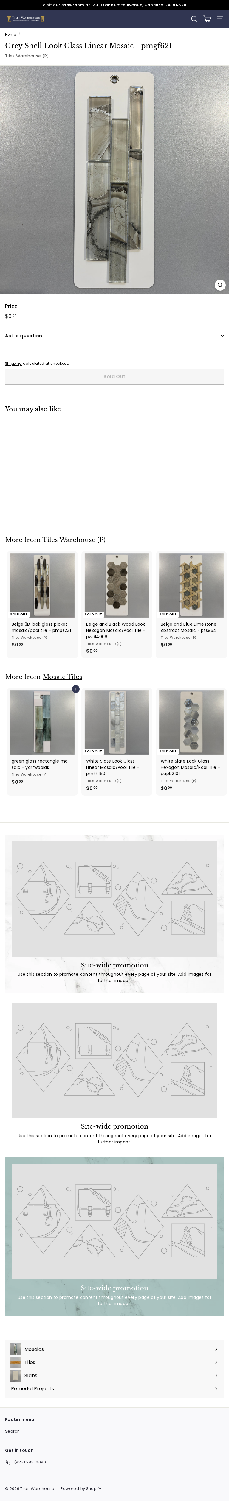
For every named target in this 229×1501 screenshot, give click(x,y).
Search (12, 1431)
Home (10, 34)
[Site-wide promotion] (114, 899)
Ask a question (23, 336)
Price (11, 306)
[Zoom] (220, 285)
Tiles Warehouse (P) (27, 56)
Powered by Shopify (81, 1488)
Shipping (13, 363)
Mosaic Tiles (62, 677)
